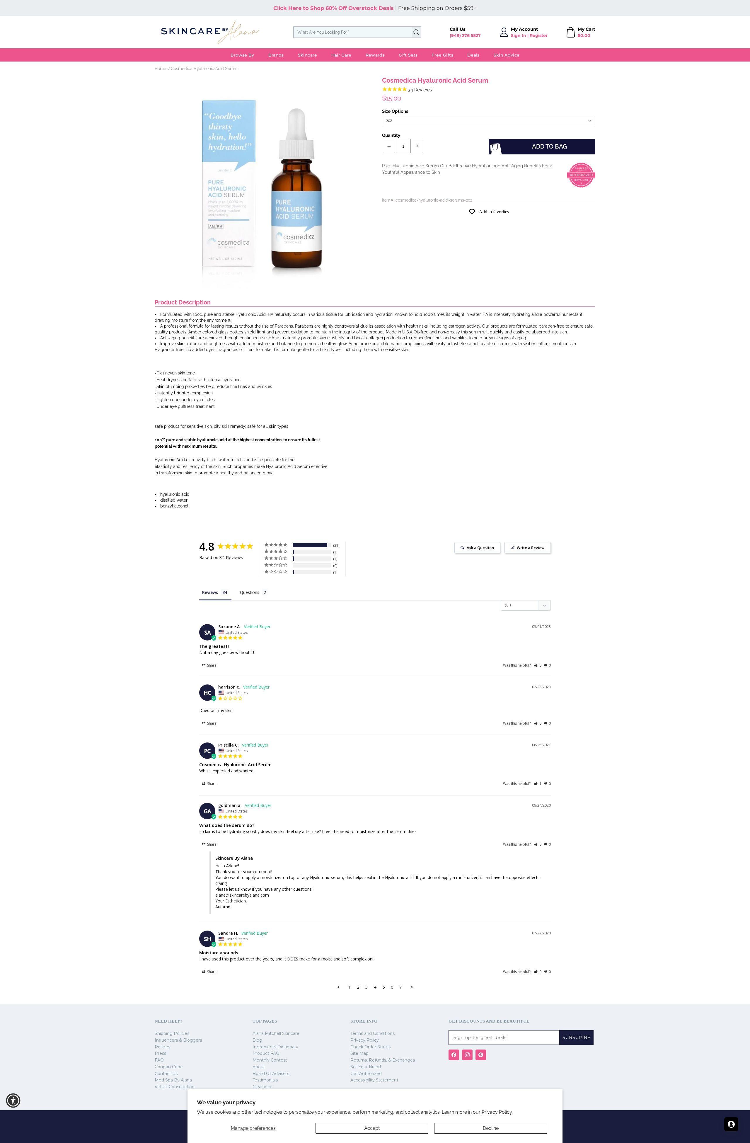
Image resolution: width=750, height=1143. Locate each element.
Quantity (391, 135)
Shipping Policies (172, 1033)
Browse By (242, 55)
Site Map (359, 1053)
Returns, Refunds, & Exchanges (382, 1060)
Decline (491, 1128)
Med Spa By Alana (173, 1080)
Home (160, 68)
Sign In (518, 35)
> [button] (412, 987)
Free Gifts (442, 55)
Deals (473, 55)
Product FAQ (266, 1053)
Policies (162, 1047)
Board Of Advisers (271, 1073)
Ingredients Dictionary (275, 1047)
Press (160, 1053)
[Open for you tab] (731, 1124)
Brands (276, 55)
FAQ (159, 1060)
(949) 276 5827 (465, 35)
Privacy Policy (364, 1040)
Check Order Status (370, 1047)
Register (539, 35)
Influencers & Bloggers (178, 1040)
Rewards (375, 55)
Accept (372, 1128)
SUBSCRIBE (576, 1037)
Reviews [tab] (210, 592)
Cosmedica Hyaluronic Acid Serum (204, 68)
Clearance (262, 1086)
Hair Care (341, 55)
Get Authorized (366, 1073)
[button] (537, 665)
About (259, 1066)
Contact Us (166, 1073)
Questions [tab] (249, 592)
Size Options (395, 111)
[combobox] (357, 32)
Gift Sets (408, 55)
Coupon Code (169, 1066)
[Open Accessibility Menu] (13, 1100)
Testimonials (265, 1080)
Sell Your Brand (365, 1066)
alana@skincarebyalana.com (242, 895)
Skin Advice (507, 55)
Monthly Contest (270, 1060)
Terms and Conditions (372, 1033)
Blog (257, 1040)
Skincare (307, 55)
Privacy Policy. (497, 1112)
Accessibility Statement (374, 1080)
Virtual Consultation (175, 1086)
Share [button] (211, 665)
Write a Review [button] (531, 547)
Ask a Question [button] (480, 547)
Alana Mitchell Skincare (276, 1033)
